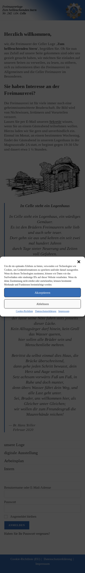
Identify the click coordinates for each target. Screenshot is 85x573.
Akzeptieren (42, 292)
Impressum (63, 311)
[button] (79, 262)
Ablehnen (42, 303)
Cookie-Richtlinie (24, 311)
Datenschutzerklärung (45, 311)
